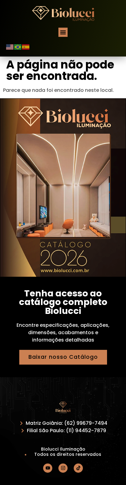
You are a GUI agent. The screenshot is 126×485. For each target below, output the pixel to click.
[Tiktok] (78, 468)
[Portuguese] (18, 46)
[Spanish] (26, 46)
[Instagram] (63, 468)
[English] (10, 46)
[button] (63, 32)
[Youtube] (47, 468)
